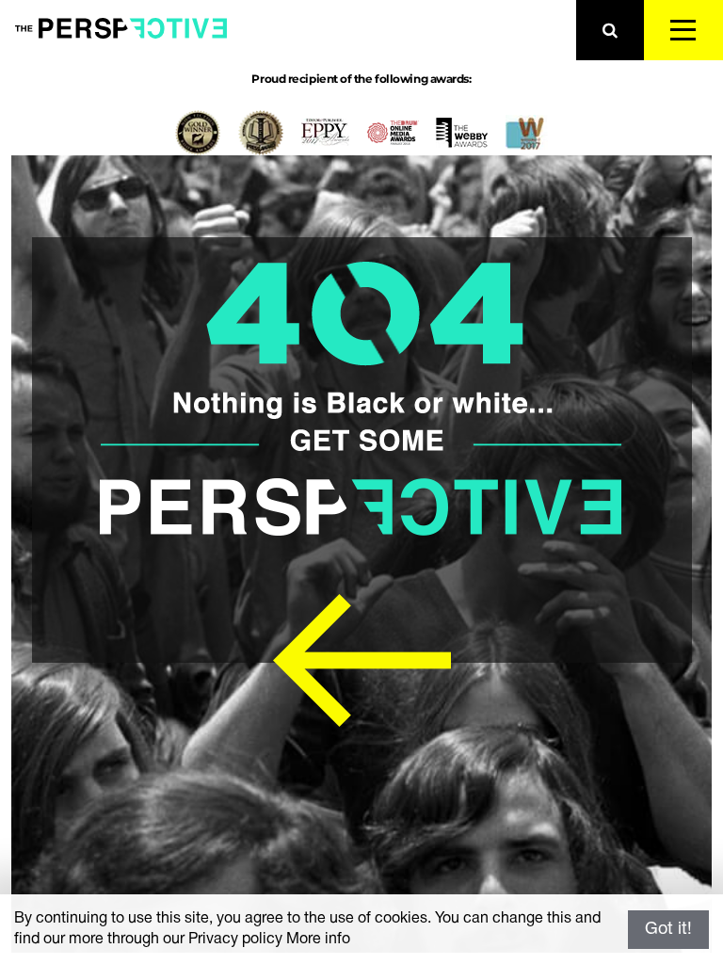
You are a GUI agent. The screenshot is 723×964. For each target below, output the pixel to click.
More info (318, 939)
